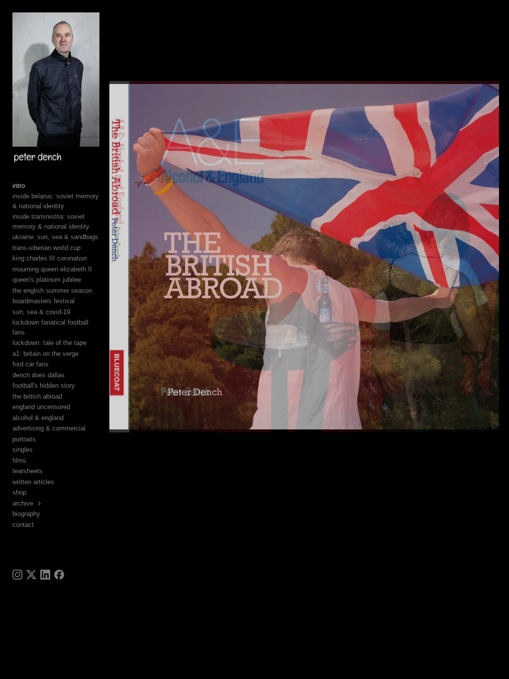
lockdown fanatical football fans (50, 327)
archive (22, 503)
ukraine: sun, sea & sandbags (55, 237)
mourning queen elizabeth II (52, 269)
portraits (24, 439)
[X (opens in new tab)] (31, 575)
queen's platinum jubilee (46, 279)
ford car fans (30, 364)
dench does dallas (38, 375)
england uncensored (41, 407)
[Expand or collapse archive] (40, 504)
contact (23, 524)
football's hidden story (43, 385)
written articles (33, 482)
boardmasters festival (43, 301)
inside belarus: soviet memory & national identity (55, 201)
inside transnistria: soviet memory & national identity (50, 221)
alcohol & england (38, 418)
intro (18, 185)
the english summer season (52, 290)
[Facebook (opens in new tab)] (59, 575)
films (19, 460)
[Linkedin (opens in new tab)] (45, 575)
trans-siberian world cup (46, 248)
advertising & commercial (48, 428)
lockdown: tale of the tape (49, 342)
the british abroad (37, 396)
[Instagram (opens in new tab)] (17, 575)
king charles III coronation (49, 258)
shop (19, 492)
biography (26, 513)
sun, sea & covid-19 (41, 312)
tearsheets (27, 471)
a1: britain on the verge (45, 353)
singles (22, 449)
